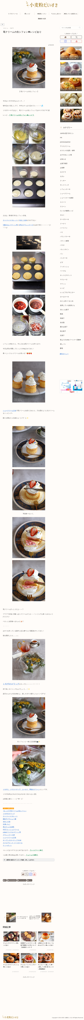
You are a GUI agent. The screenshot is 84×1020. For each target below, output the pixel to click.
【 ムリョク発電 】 (32, 855)
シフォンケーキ (22, 880)
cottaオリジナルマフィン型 (12, 832)
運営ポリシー (64, 354)
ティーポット (7, 845)
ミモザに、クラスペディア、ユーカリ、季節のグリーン (21, 789)
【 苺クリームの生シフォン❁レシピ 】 (21, 115)
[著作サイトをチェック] (23, 874)
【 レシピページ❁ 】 (36, 850)
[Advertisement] (29, 897)
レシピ (30, 880)
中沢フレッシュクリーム (11, 829)
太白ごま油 (22, 220)
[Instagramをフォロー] (30, 874)
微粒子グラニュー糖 (9, 819)
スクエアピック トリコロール (12, 843)
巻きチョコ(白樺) (8, 827)
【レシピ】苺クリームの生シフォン (14, 811)
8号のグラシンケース (26, 225)
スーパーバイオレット (10, 220)
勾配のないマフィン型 (10, 225)
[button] (79, 27)
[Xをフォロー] (26, 874)
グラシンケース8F (9, 835)
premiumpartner (12, 880)
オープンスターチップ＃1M (12, 840)
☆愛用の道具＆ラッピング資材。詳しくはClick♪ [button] (20, 860)
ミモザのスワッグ (9, 813)
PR (5, 880)
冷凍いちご (6, 824)
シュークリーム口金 (9, 410)
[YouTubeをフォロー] (34, 874)
